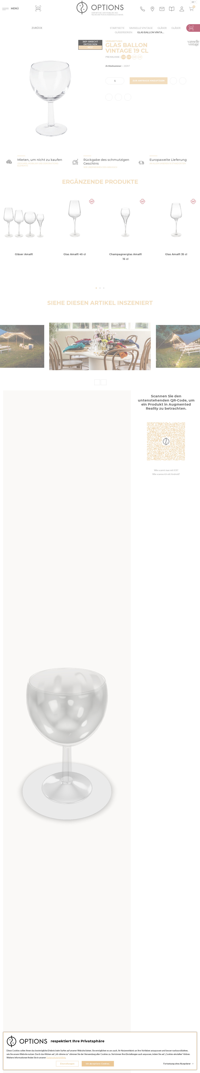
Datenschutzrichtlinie (55, 1057)
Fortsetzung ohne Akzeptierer (178, 1063)
